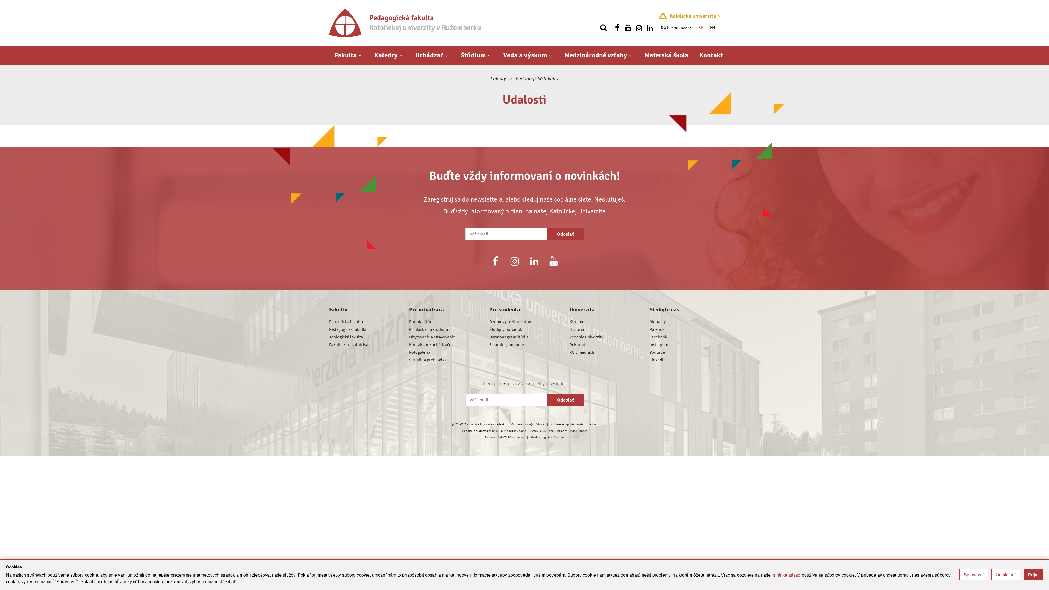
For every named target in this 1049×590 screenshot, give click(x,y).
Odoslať (565, 234)
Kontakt (711, 55)
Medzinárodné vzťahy (596, 55)
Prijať (1033, 574)
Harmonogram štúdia (509, 337)
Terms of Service (566, 431)
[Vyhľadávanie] (603, 27)
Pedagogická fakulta (537, 78)
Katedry (386, 55)
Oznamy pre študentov (510, 321)
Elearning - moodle (506, 344)
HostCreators (556, 437)
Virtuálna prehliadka (428, 359)
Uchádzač (429, 55)
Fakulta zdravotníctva (348, 344)
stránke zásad (787, 575)
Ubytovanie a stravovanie (432, 337)
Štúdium (473, 55)
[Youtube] (553, 262)
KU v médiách (582, 352)
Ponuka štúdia (422, 321)
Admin (593, 424)
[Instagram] (514, 262)
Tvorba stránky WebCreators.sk (504, 437)
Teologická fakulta (346, 337)
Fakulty (498, 78)
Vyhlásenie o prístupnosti (567, 424)
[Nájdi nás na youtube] (628, 27)
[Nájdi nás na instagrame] (638, 27)
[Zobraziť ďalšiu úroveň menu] (690, 28)
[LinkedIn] (534, 262)
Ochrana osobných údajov (527, 424)
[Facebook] (495, 262)
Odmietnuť (1006, 574)
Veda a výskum (525, 55)
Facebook (658, 337)
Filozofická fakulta (346, 321)
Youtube (657, 352)
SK (701, 27)
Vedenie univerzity (586, 337)
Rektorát (577, 344)
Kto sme (577, 321)
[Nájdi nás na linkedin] (649, 27)
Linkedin (658, 359)
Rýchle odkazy (674, 27)
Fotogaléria (419, 352)
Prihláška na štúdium (428, 329)
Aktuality (658, 321)
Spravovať (973, 574)
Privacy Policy (537, 431)
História (577, 329)
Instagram (659, 344)
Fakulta (346, 55)
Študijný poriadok (505, 329)
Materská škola (666, 55)
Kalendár (658, 329)
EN (712, 27)
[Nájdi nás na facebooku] (617, 27)
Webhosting (538, 437)
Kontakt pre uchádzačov (431, 344)
